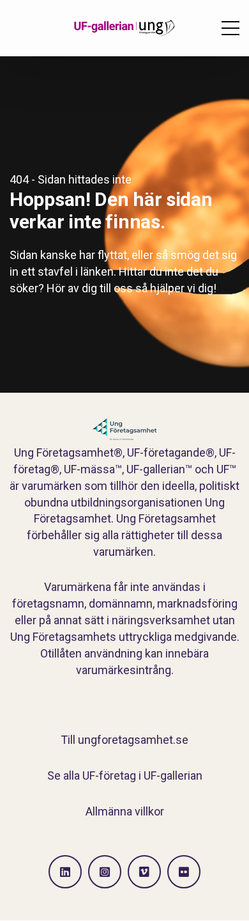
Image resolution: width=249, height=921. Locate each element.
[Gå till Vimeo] (144, 871)
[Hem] (124, 28)
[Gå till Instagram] (104, 871)
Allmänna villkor (125, 811)
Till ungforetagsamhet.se (124, 739)
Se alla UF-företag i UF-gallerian (124, 775)
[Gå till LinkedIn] (65, 871)
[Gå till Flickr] (183, 871)
